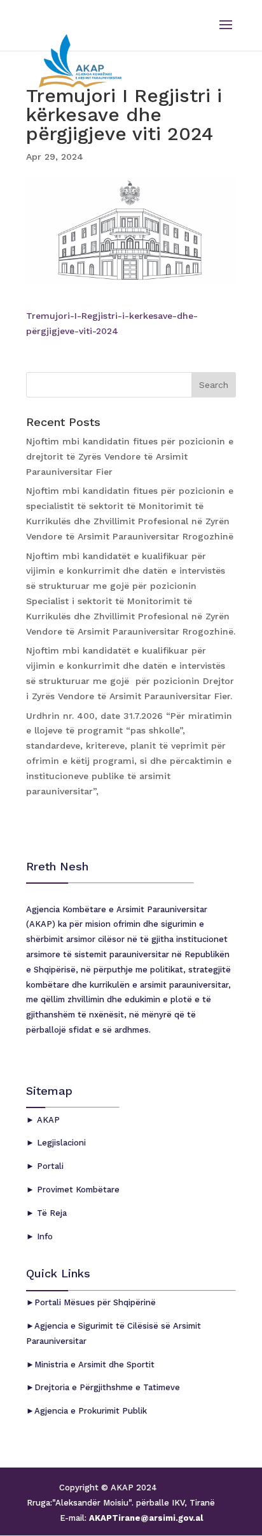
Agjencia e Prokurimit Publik (90, 1411)
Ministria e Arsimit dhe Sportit (94, 1364)
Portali (49, 1166)
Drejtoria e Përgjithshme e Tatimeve (107, 1387)
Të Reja (50, 1213)
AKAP (47, 1120)
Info (43, 1236)
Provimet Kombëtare (77, 1189)
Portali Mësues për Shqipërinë (95, 1302)
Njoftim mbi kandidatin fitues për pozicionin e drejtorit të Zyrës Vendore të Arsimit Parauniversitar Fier (129, 456)
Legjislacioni (60, 1142)
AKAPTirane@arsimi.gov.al (144, 1518)
